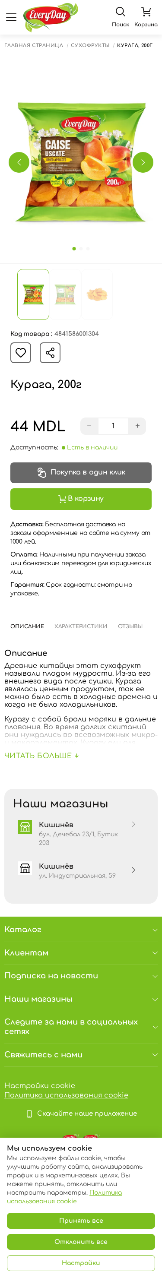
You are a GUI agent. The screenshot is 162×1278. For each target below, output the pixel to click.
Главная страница (33, 45)
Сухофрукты (90, 45)
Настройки (81, 1263)
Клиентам (26, 953)
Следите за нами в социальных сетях (71, 1027)
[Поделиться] (50, 352)
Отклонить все (81, 1242)
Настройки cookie (39, 1086)
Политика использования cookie (66, 1095)
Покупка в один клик (88, 472)
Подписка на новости (51, 975)
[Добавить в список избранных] (20, 352)
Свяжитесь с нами (43, 1054)
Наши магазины (38, 999)
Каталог (22, 929)
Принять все (81, 1221)
